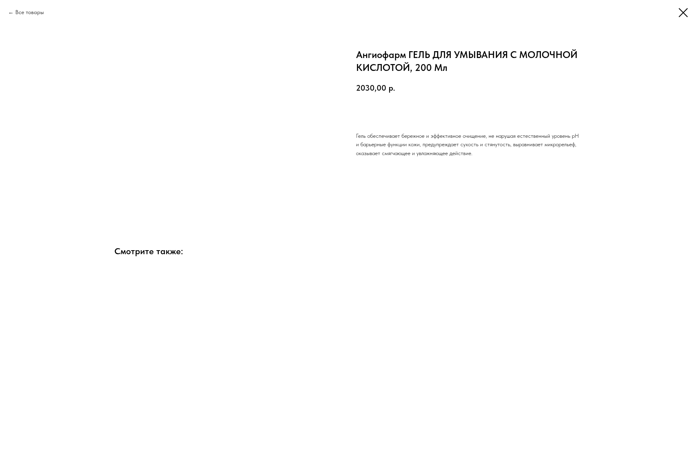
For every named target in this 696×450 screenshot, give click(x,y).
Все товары (29, 12)
